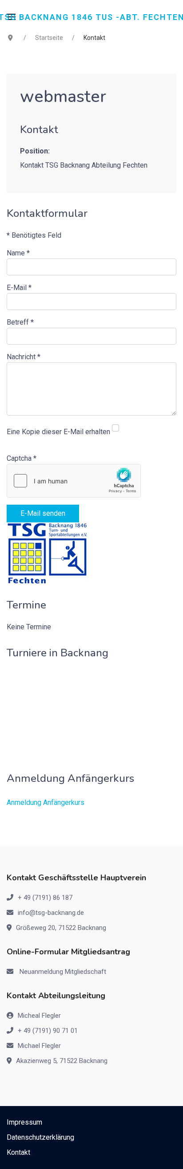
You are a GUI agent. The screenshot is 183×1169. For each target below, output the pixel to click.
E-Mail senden (42, 513)
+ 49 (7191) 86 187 (45, 898)
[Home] (47, 553)
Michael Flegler (39, 1046)
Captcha (21, 458)
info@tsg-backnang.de (51, 913)
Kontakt (18, 1152)
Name (18, 253)
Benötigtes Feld (34, 235)
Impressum (24, 1122)
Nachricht (23, 357)
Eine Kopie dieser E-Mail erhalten (58, 432)
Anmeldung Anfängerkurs (45, 802)
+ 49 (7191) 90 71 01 (48, 1031)
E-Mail (19, 287)
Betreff (20, 322)
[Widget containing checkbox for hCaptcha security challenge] (74, 481)
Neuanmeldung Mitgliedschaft (63, 972)
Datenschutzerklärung (40, 1137)
